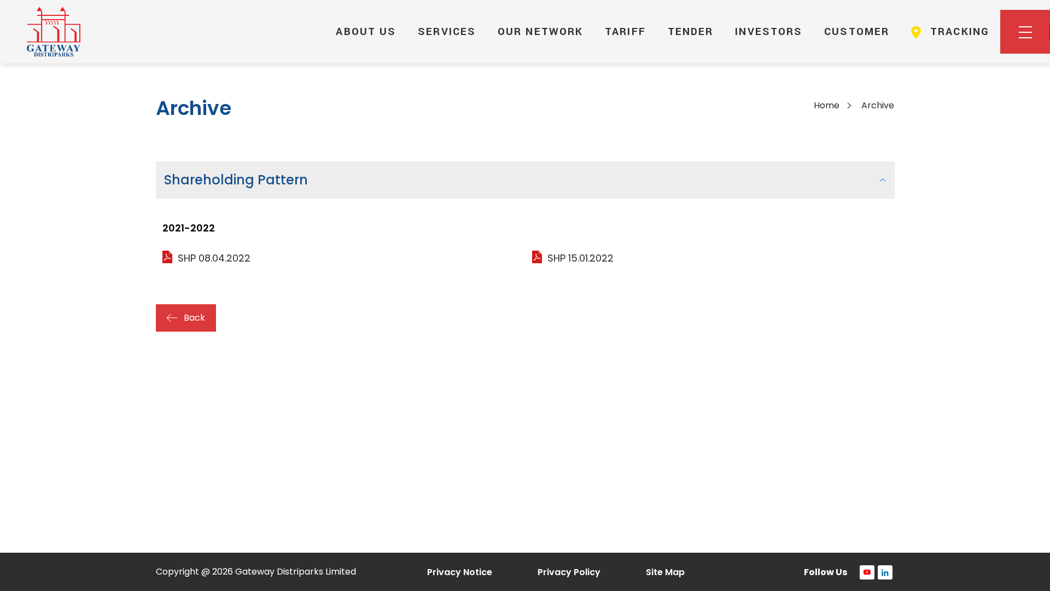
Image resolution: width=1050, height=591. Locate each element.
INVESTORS (768, 31)
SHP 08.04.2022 (214, 258)
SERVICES (447, 31)
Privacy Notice (459, 572)
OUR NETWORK (540, 31)
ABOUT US (366, 31)
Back (194, 317)
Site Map (665, 572)
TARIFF (625, 31)
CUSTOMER (856, 31)
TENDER (691, 31)
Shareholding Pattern (236, 180)
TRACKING (957, 31)
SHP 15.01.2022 (580, 258)
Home (826, 105)
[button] (1025, 32)
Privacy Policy (569, 572)
